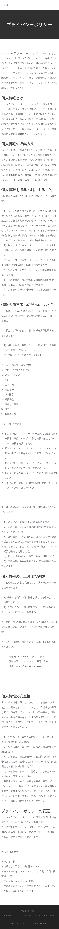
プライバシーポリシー (29, 911)
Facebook (17, 923)
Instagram (41, 923)
